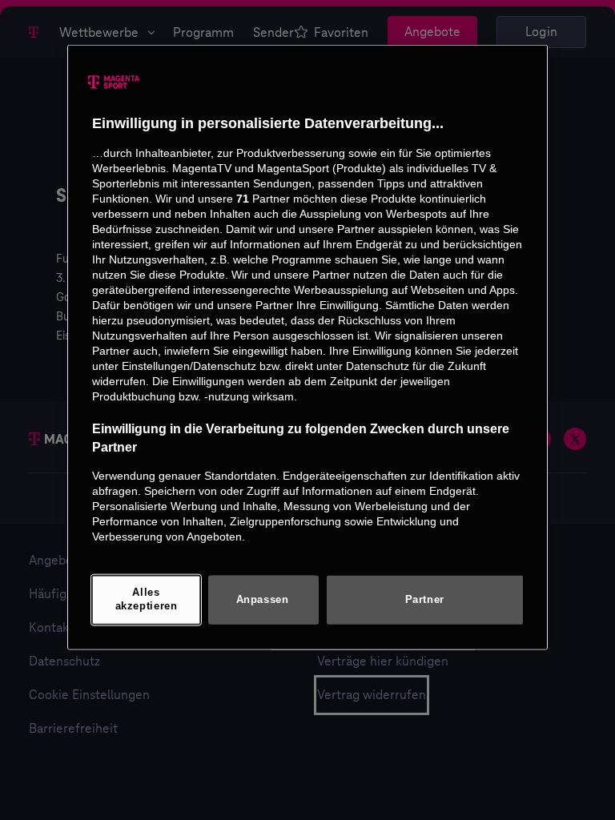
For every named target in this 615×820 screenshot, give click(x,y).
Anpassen (262, 599)
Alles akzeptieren (146, 600)
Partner (424, 599)
